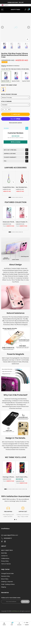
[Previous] (2, 27)
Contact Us (4, 556)
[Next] (28, 27)
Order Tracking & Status (8, 584)
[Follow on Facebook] (2, 541)
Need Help (4, 553)
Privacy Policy (5, 561)
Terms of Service (6, 564)
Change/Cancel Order (7, 573)
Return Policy (4, 579)
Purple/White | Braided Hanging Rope (14, 187)
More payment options (15, 122)
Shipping (3, 66)
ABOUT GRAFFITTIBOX (7, 550)
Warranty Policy (5, 576)
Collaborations (5, 558)
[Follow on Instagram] (5, 541)
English (5, 5)
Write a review (15, 142)
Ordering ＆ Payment (7, 581)
